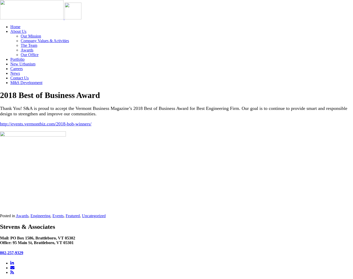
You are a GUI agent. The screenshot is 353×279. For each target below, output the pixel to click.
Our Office (30, 54)
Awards (27, 50)
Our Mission (31, 36)
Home (15, 27)
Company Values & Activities (45, 41)
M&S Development (26, 82)
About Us (18, 31)
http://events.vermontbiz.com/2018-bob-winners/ (45, 123)
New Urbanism (22, 64)
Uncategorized (94, 216)
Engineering (40, 216)
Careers (16, 68)
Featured (73, 216)
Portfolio (17, 59)
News (15, 73)
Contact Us (19, 78)
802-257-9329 (11, 253)
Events (58, 216)
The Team (29, 45)
